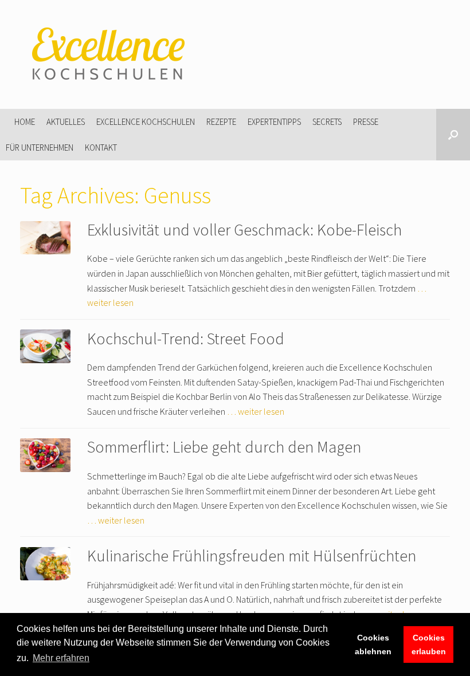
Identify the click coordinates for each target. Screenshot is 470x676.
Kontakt (101, 147)
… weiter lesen (255, 411)
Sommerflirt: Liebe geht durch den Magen (224, 447)
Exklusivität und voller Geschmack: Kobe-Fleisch (244, 229)
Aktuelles (65, 121)
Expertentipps (274, 121)
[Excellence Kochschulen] (106, 54)
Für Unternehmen (39, 147)
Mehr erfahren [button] (61, 658)
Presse (365, 121)
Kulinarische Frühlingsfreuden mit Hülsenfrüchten (251, 555)
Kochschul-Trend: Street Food (185, 338)
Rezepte (221, 121)
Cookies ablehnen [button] (373, 644)
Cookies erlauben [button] (429, 644)
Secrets (327, 121)
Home (24, 121)
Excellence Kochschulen (145, 121)
